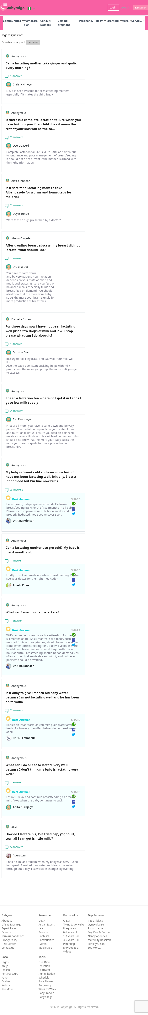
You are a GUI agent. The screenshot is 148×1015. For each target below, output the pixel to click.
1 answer (15, 76)
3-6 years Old (71, 940)
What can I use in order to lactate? (32, 612)
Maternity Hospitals (99, 940)
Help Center (9, 944)
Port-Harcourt (10, 973)
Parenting (112, 21)
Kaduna (6, 985)
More (125, 21)
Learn (42, 928)
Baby (99, 21)
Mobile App (45, 947)
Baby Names (46, 981)
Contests (44, 936)
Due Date (44, 962)
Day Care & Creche (99, 932)
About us (7, 920)
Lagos (5, 962)
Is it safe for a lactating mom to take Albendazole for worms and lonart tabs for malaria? (38, 192)
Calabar (6, 981)
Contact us (8, 947)
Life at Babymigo (11, 924)
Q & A (42, 920)
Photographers (97, 928)
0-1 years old (70, 932)
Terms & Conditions (13, 936)
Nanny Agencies (97, 936)
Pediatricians (95, 920)
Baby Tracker (46, 993)
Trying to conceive (73, 924)
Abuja (5, 966)
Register (140, 7)
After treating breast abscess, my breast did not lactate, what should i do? (43, 247)
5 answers (16, 847)
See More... (95, 947)
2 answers (16, 137)
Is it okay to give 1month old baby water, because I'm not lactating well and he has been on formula (42, 697)
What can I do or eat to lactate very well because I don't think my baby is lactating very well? (42, 769)
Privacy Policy (9, 940)
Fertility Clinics (96, 944)
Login (113, 7)
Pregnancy (86, 21)
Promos (43, 932)
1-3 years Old (71, 936)
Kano (5, 977)
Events (42, 944)
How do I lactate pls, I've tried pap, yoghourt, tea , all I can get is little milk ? (40, 836)
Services (136, 21)
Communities (12, 21)
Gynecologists (96, 924)
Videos (67, 951)
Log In (125, 7)
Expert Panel (9, 928)
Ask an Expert (47, 924)
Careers (6, 932)
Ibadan (6, 970)
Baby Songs (45, 997)
